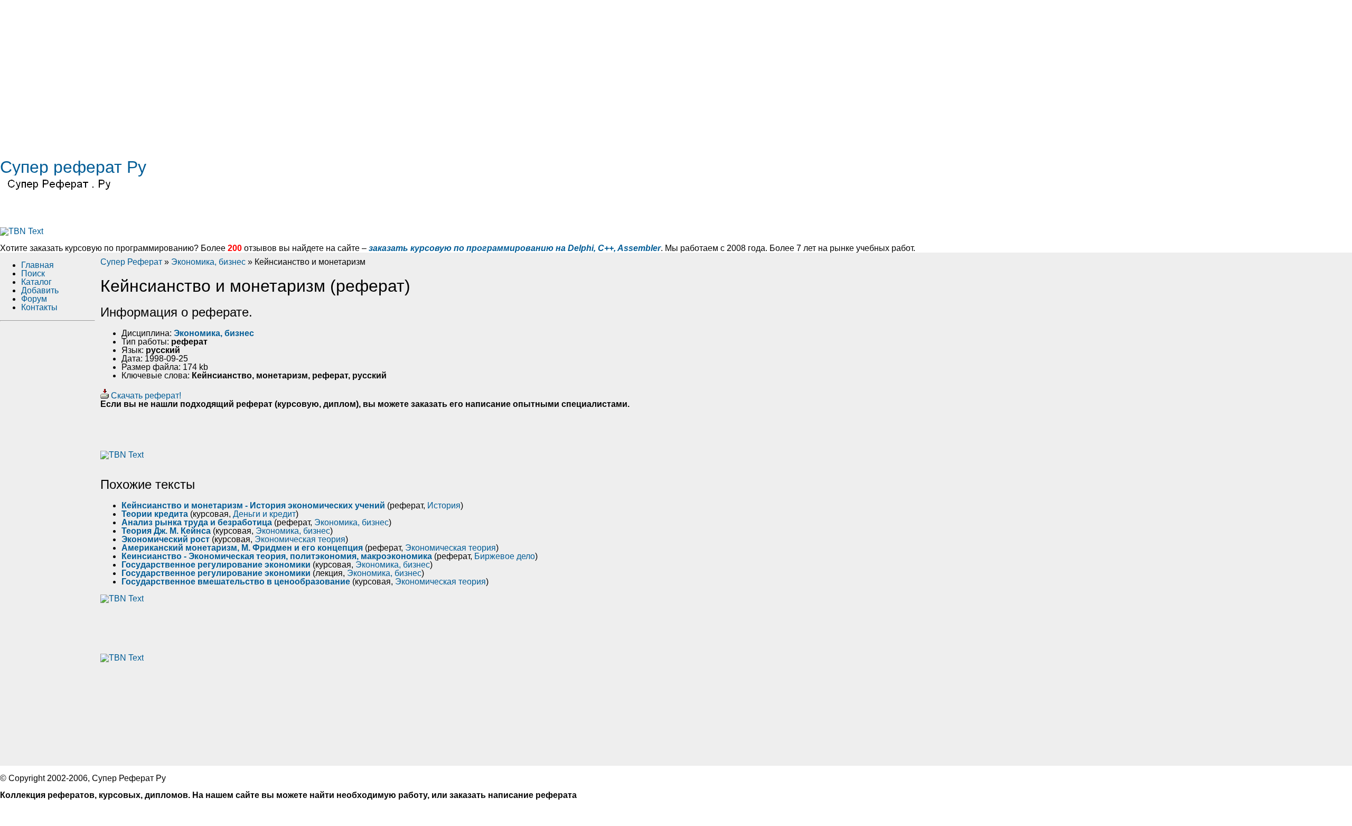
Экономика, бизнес (208, 261)
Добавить (40, 290)
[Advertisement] (317, 74)
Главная (37, 265)
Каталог (36, 281)
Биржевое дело (504, 556)
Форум (34, 298)
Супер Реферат (131, 261)
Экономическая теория (300, 539)
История (444, 505)
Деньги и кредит (264, 513)
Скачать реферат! (145, 395)
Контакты (39, 307)
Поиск (33, 273)
